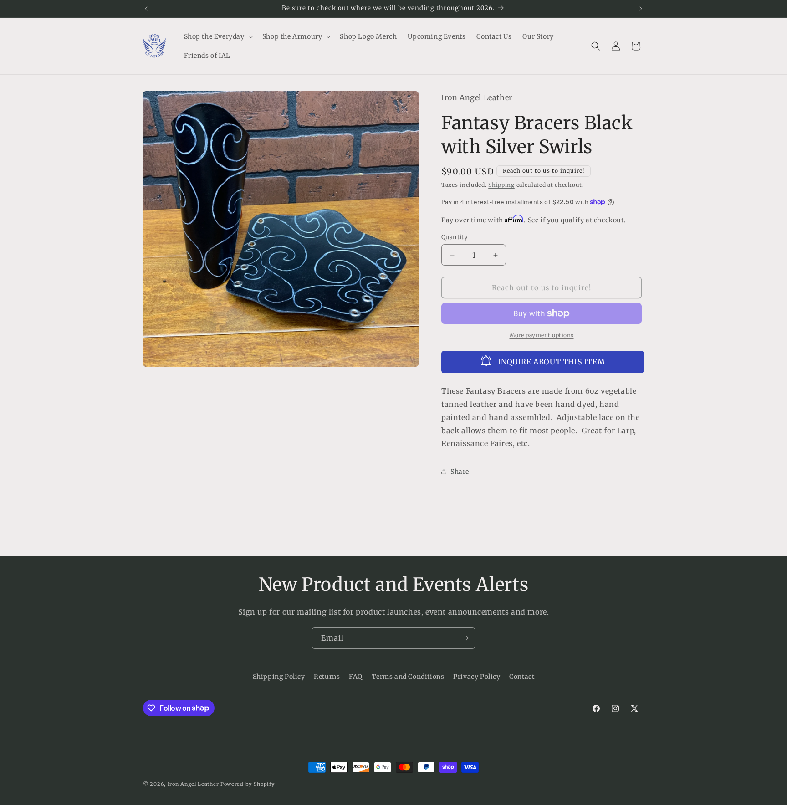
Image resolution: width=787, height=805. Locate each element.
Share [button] (459, 471)
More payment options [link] (542, 335)
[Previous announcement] (146, 8)
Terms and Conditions (408, 676)
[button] (218, 36)
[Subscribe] (465, 638)
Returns (327, 676)
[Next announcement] (641, 8)
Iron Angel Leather (193, 784)
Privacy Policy (476, 676)
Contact (521, 676)
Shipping (501, 184)
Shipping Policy (279, 676)
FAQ (356, 676)
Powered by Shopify (247, 784)
